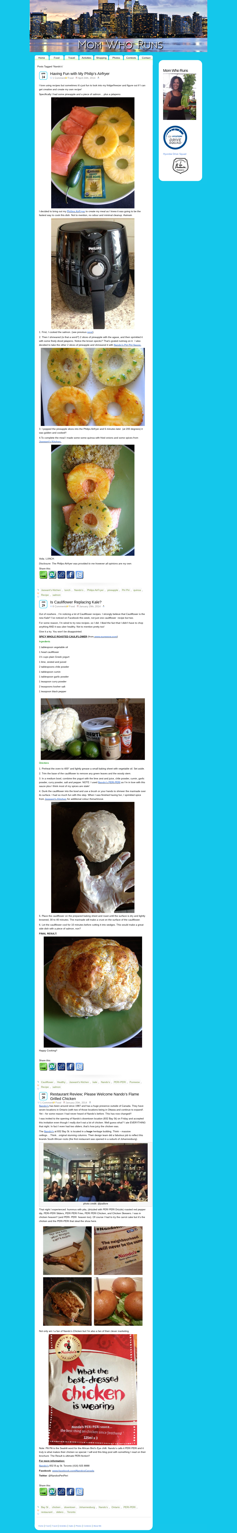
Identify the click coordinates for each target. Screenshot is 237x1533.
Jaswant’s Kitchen (55, 799)
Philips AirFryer (76, 211)
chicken (56, 1507)
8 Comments (60, 606)
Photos (116, 57)
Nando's (78, 590)
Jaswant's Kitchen (51, 590)
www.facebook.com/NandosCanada (73, 1470)
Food (57, 57)
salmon (57, 595)
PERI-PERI (120, 1082)
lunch (67, 590)
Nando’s (44, 1105)
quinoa (137, 590)
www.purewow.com (105, 636)
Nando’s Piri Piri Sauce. (127, 345)
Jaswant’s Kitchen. (50, 441)
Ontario (116, 1507)
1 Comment (59, 78)
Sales (71, 1526)
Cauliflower (47, 1082)
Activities (86, 57)
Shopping (101, 57)
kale (95, 1082)
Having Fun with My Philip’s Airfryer (79, 73)
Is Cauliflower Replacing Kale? (75, 602)
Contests (131, 57)
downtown (69, 1507)
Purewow (135, 1082)
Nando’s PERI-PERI (109, 782)
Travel (71, 57)
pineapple (112, 590)
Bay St (44, 1507)
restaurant (46, 1512)
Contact (146, 57)
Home (41, 57)
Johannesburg (87, 1507)
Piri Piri (126, 590)
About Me (97, 1526)
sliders (59, 1512)
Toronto (71, 1512)
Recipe (45, 595)
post (90, 332)
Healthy (61, 1082)
